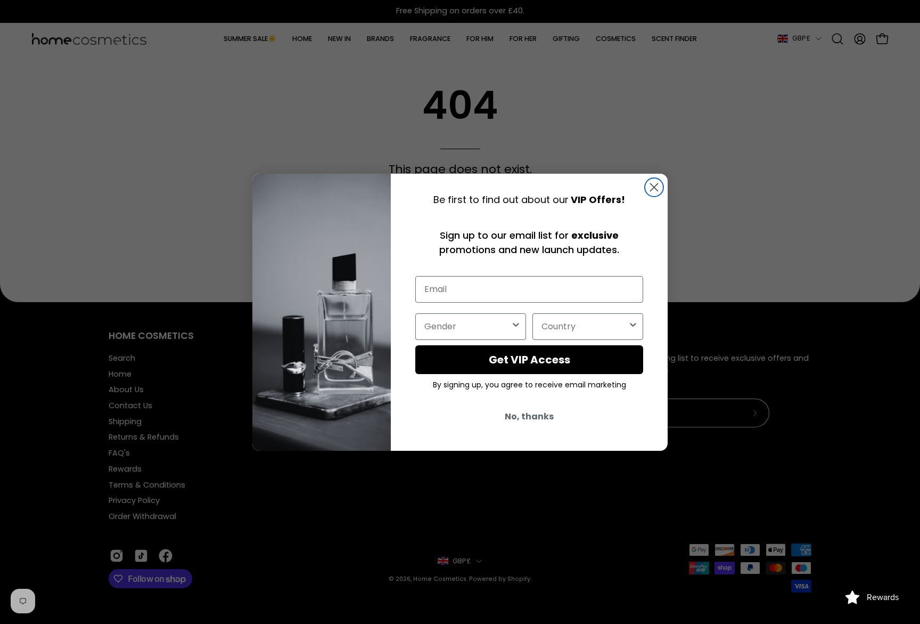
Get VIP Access (529, 359)
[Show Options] (516, 326)
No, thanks (529, 416)
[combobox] (467, 326)
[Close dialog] (654, 187)
